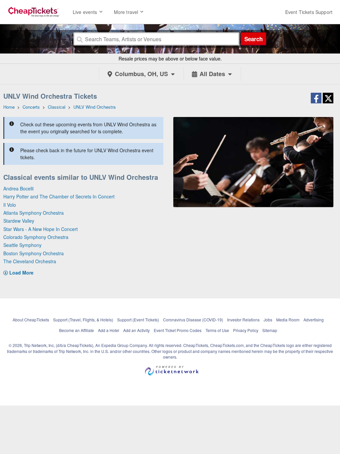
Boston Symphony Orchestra (33, 253)
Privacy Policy (245, 330)
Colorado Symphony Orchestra (35, 237)
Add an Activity (136, 330)
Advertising (313, 319)
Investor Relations (243, 319)
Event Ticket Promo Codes (178, 330)
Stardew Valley (18, 220)
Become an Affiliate (76, 330)
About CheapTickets (31, 319)
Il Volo (9, 204)
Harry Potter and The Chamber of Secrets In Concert (59, 196)
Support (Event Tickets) (138, 319)
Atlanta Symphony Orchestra (33, 212)
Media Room (287, 319)
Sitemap (269, 330)
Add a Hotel (108, 330)
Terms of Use (217, 330)
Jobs (268, 319)
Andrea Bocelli (18, 188)
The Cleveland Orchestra (29, 261)
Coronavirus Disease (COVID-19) (193, 319)
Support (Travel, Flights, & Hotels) (83, 319)
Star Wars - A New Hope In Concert (40, 229)
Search (253, 39)
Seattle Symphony (22, 245)
